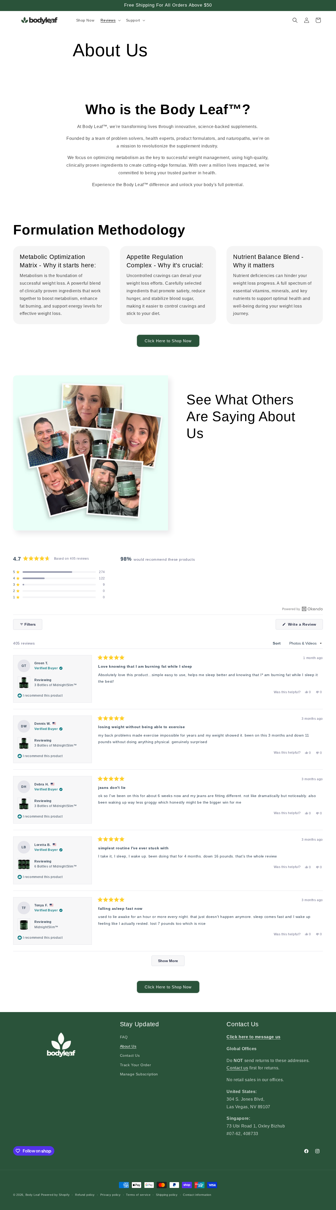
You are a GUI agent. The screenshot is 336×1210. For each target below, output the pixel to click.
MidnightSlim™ (46, 927)
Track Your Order (135, 1065)
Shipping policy (167, 1194)
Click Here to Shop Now (168, 341)
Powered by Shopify (55, 1194)
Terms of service (138, 1194)
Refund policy (85, 1194)
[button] (110, 20)
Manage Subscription (139, 1074)
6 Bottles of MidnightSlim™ (55, 867)
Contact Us (130, 1055)
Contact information (197, 1194)
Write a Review (305, 626)
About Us (128, 1046)
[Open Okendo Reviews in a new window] (302, 608)
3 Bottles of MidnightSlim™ (55, 685)
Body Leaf (32, 1194)
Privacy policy (110, 1194)
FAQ (124, 1037)
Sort (277, 643)
